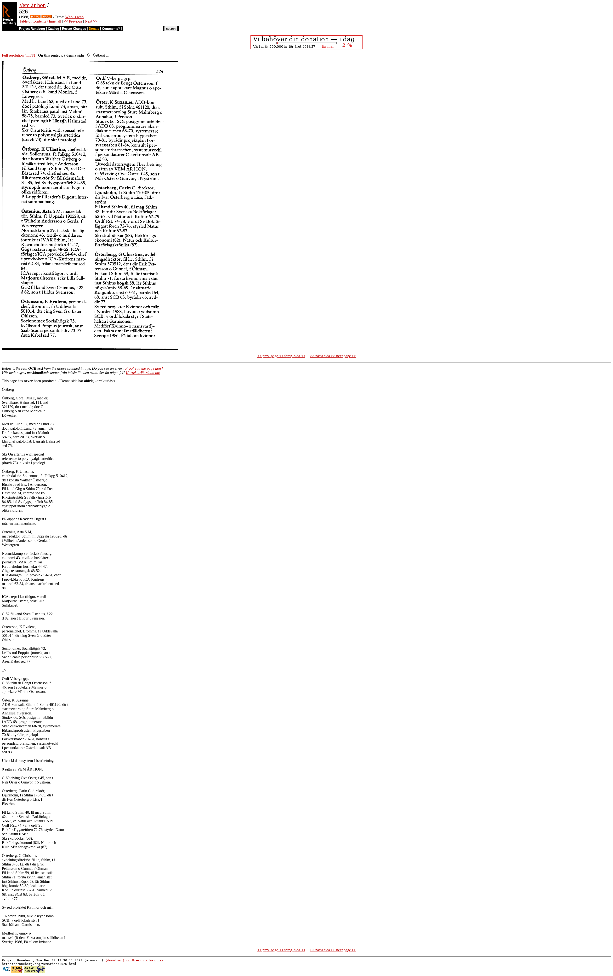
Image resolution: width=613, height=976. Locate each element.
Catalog (53, 28)
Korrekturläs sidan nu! (143, 373)
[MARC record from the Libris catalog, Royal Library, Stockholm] (35, 17)
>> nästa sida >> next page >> (333, 356)
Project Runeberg (32, 28)
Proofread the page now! (144, 368)
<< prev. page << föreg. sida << (281, 356)
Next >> (91, 21)
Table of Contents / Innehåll (40, 21)
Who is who (74, 17)
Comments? (111, 28)
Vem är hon (32, 5)
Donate (94, 28)
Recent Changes (74, 28)
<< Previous (73, 21)
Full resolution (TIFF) (18, 55)
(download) (115, 960)
